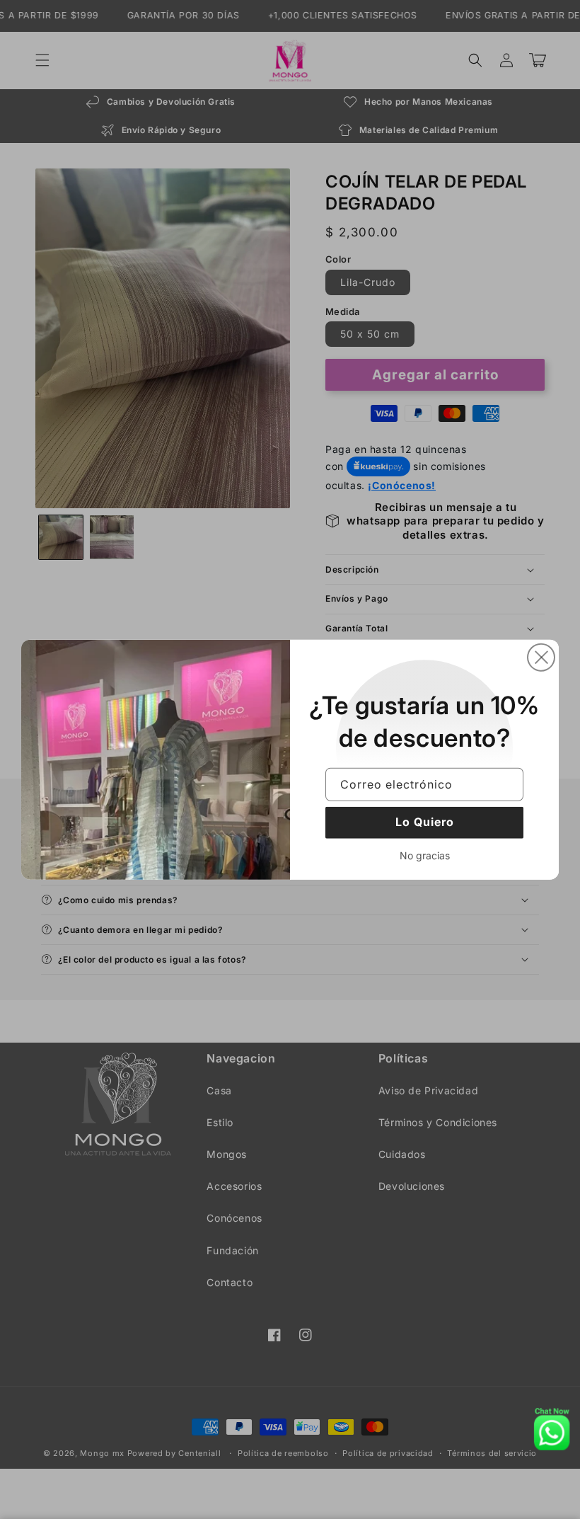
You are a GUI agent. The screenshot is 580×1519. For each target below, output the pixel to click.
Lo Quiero (424, 822)
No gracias (425, 855)
